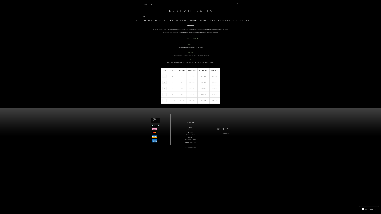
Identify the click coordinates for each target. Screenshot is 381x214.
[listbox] (147, 4)
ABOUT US (190, 120)
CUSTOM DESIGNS (190, 134)
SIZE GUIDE (190, 125)
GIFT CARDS (190, 137)
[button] (147, 4)
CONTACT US (190, 122)
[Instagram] (218, 129)
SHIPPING (190, 129)
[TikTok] (226, 129)
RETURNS (190, 132)
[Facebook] (230, 129)
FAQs (190, 127)
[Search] (144, 17)
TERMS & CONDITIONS (190, 142)
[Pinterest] (222, 129)
